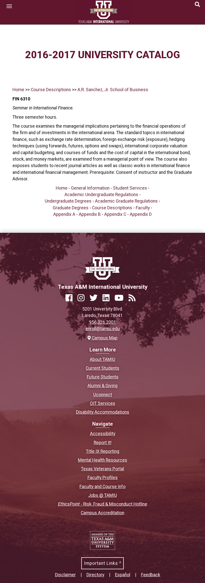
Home (18, 89)
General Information (90, 188)
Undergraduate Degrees (68, 201)
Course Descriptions (51, 89)
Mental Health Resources (102, 460)
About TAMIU (102, 359)
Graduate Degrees (70, 207)
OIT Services (102, 403)
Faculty (143, 207)
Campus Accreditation (102, 512)
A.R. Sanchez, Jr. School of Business (113, 89)
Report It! (103, 442)
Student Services (130, 188)
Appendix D (141, 214)
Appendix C (115, 214)
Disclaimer (65, 574)
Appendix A (64, 214)
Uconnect (102, 394)
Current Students (102, 368)
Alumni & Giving (103, 385)
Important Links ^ (102, 563)
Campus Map (104, 337)
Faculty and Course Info (103, 486)
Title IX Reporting (102, 451)
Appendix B (90, 214)
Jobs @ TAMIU (102, 495)
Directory (95, 574)
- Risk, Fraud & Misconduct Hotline (102, 504)
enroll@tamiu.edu (103, 328)
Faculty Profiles (103, 477)
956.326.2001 (102, 322)
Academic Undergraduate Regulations (101, 194)
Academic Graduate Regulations (126, 201)
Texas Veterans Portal (102, 468)
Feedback (150, 574)
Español (122, 574)
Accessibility (102, 433)
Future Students (102, 376)
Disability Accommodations (102, 412)
